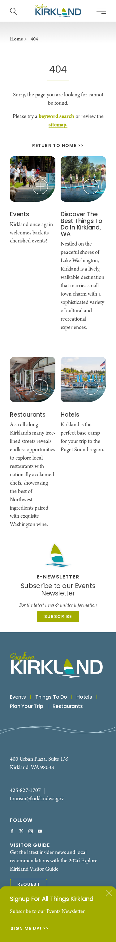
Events (18, 697)
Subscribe (58, 616)
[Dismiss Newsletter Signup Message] (109, 893)
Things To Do (51, 697)
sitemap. (58, 124)
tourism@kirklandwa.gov (37, 798)
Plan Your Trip (26, 707)
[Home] (58, 10)
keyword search (56, 116)
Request (28, 884)
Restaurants (68, 707)
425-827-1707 (25, 790)
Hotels (84, 697)
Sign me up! (26, 929)
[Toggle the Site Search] (13, 11)
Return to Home (54, 146)
